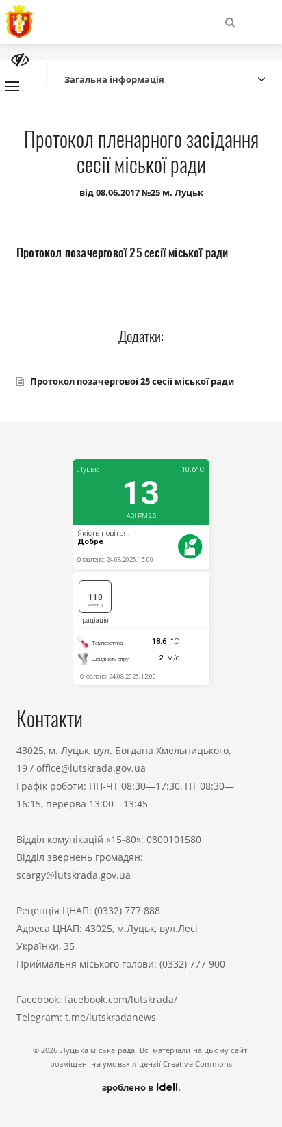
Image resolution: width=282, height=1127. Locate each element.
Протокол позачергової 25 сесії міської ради (132, 381)
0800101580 (173, 839)
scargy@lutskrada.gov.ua (73, 874)
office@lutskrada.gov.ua (91, 768)
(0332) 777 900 (192, 963)
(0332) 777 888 (127, 910)
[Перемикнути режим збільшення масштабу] (19, 60)
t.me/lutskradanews (110, 1017)
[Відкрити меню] (12, 86)
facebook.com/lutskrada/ (120, 999)
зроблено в (128, 1087)
